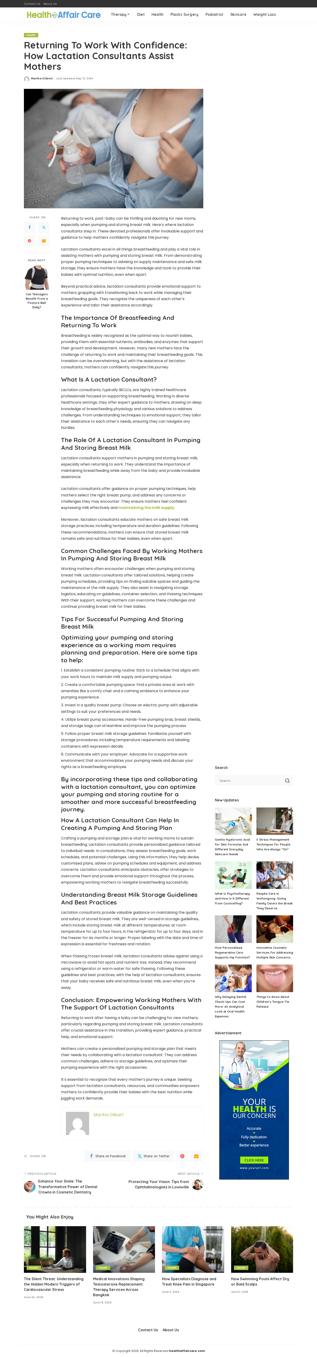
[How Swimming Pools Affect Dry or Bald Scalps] (262, 1249)
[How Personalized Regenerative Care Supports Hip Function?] (233, 929)
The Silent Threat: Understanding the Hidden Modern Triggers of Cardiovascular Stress (54, 1284)
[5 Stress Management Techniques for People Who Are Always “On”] (274, 821)
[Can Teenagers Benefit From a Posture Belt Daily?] (37, 277)
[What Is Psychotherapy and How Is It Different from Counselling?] (233, 875)
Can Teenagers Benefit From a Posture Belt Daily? (37, 300)
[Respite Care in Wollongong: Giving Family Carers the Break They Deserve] (274, 875)
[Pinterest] (29, 241)
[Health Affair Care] (64, 14)
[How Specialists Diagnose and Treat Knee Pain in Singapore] (193, 1249)
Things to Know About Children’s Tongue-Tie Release (272, 1001)
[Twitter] (43, 227)
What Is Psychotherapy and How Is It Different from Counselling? (232, 898)
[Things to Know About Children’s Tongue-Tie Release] (274, 978)
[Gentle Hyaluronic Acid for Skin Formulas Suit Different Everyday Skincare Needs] (233, 821)
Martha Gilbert (42, 78)
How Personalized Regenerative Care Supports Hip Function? (232, 952)
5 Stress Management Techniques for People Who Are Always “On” (273, 844)
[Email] (43, 241)
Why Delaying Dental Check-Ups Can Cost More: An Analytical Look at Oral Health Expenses (230, 1006)
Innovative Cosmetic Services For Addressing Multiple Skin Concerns (274, 952)
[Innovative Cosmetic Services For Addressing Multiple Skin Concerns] (274, 929)
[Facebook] (29, 227)
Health (31, 35)
